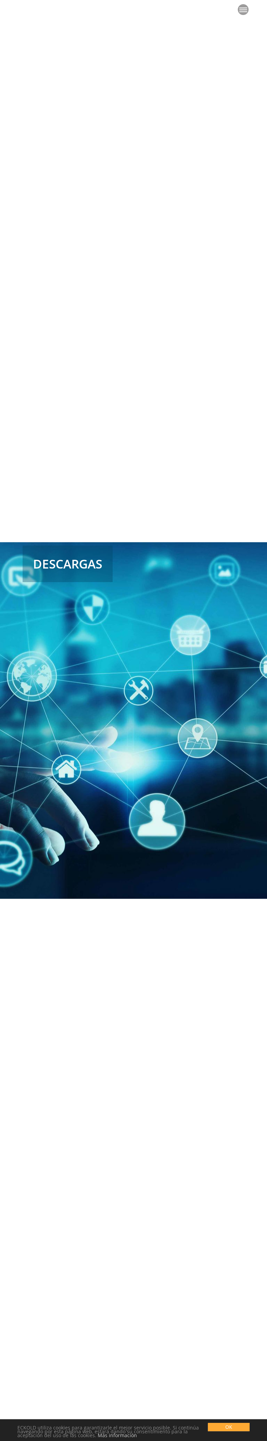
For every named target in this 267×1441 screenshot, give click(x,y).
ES (49, 10)
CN (61, 10)
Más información (117, 1435)
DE (26, 10)
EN (37, 10)
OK (228, 1427)
